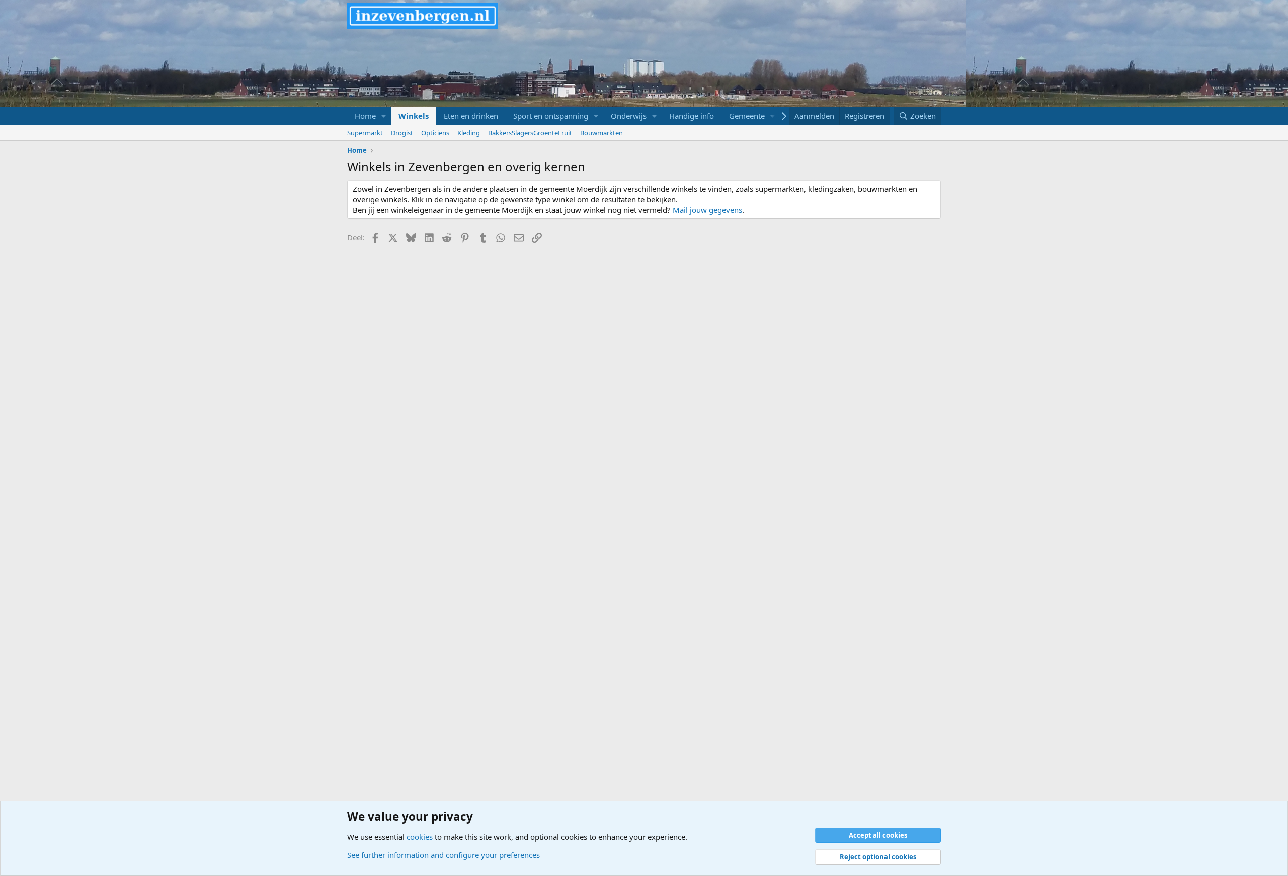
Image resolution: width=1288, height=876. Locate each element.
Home (365, 116)
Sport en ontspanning (550, 116)
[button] (384, 116)
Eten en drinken (471, 116)
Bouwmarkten (601, 132)
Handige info (691, 116)
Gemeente (747, 116)
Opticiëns (435, 132)
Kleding (468, 132)
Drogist (402, 132)
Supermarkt (365, 132)
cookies (420, 837)
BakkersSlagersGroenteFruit (530, 132)
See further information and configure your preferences (443, 855)
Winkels (413, 116)
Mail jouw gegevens (707, 210)
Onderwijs (629, 116)
